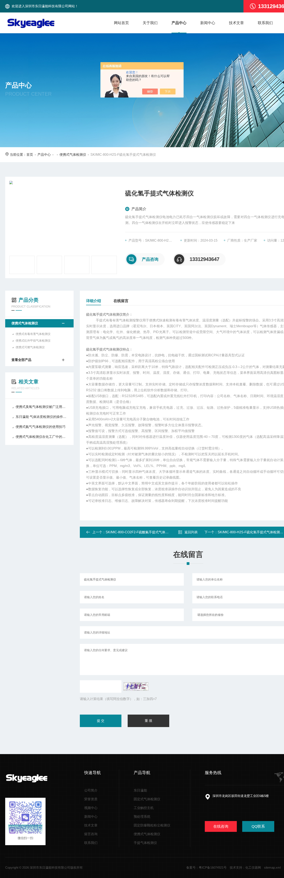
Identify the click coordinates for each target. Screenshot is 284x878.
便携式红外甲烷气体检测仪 (33, 340)
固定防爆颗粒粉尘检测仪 (152, 825)
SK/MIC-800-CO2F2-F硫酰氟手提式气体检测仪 (140, 532)
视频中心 (91, 808)
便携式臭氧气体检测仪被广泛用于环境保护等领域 (41, 407)
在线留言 (121, 301)
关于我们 (150, 23)
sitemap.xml (272, 867)
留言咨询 (91, 834)
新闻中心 (207, 23)
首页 (29, 154)
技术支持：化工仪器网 (245, 867)
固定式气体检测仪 (147, 799)
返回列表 (191, 532)
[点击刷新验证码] (135, 686)
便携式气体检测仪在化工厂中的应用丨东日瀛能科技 (41, 436)
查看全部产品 (21, 360)
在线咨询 (220, 826)
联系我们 (265, 23)
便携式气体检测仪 (72, 154)
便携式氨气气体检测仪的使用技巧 (40, 427)
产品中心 (179, 23)
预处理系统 (142, 816)
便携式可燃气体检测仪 (30, 347)
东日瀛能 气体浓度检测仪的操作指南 (41, 417)
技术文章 (236, 23)
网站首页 (121, 23)
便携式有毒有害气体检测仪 (33, 334)
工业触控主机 (144, 808)
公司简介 (91, 790)
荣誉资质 (91, 799)
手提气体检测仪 (145, 843)
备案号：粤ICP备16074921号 (206, 867)
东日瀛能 (140, 790)
